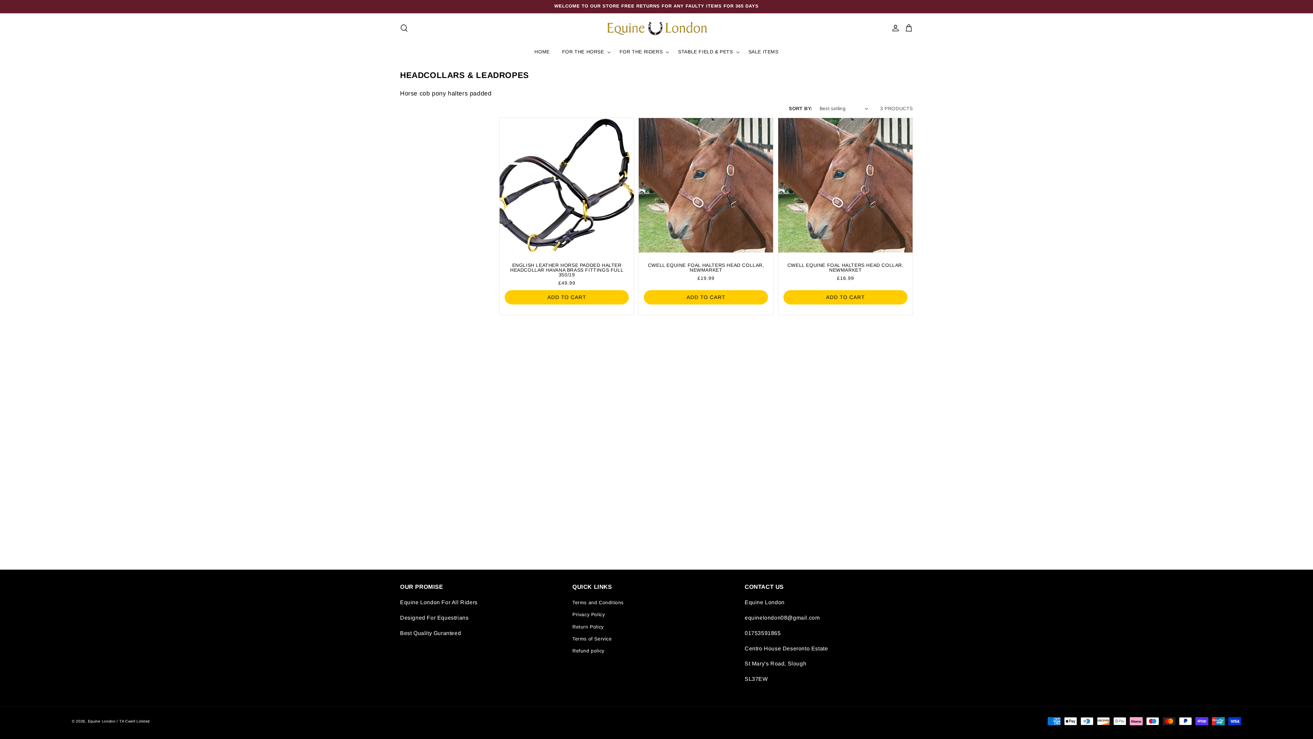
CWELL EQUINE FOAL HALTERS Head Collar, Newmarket (706, 267)
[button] (404, 28)
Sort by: (800, 108)
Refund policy (588, 650)
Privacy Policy (588, 614)
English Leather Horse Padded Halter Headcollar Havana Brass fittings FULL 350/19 (566, 270)
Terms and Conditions (598, 602)
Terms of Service (592, 638)
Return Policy (588, 627)
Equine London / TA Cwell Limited (119, 721)
